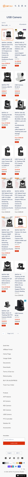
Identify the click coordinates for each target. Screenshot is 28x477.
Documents (6, 363)
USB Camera (7, 414)
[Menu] (25, 6)
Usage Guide (7, 358)
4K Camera (6, 401)
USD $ (18, 453)
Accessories (7, 428)
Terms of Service (8, 372)
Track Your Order (8, 385)
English (9, 453)
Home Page (7, 354)
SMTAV (11, 471)
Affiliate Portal (7, 349)
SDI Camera (7, 410)
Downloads (6, 367)
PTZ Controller (7, 419)
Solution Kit (6, 423)
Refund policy (7, 376)
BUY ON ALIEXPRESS (10, 380)
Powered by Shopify (18, 471)
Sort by (4, 22)
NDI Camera (7, 405)
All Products (7, 397)
